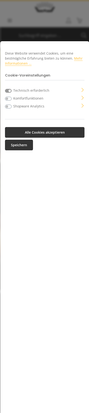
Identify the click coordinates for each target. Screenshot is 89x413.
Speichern (19, 145)
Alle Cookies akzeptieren (45, 132)
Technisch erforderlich (31, 90)
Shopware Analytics (28, 106)
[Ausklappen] (83, 89)
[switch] (8, 99)
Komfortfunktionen (28, 98)
